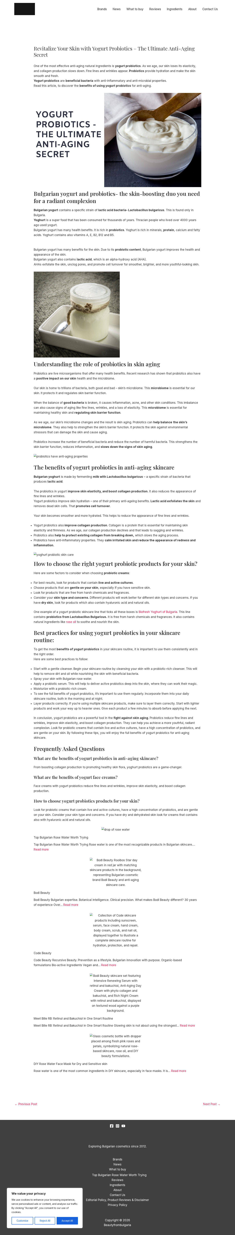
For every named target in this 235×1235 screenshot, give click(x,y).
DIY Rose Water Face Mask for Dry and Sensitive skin (70, 1064)
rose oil (71, 622)
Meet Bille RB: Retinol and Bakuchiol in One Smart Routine (73, 1018)
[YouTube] (123, 1126)
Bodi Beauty (42, 893)
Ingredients (174, 9)
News (117, 9)
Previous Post (26, 1104)
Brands (102, 9)
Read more (41, 849)
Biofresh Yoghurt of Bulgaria (158, 612)
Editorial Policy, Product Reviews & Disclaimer (117, 1200)
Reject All (45, 1220)
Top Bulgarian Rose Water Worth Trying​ (61, 837)
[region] (45, 1208)
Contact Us (210, 9)
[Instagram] (117, 1126)
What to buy (134, 9)
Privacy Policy (117, 1205)
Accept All (67, 1220)
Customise (22, 1220)
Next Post (211, 1104)
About (192, 9)
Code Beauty (42, 953)
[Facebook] (112, 1126)
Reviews (155, 9)
